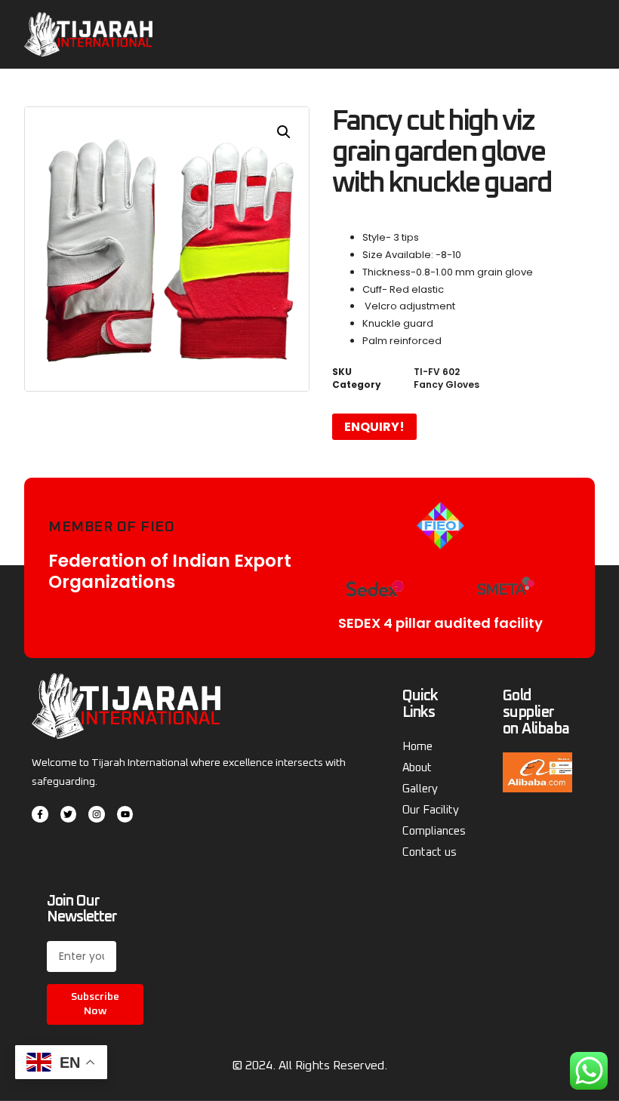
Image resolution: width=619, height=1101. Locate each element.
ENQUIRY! (374, 426)
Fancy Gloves (446, 384)
